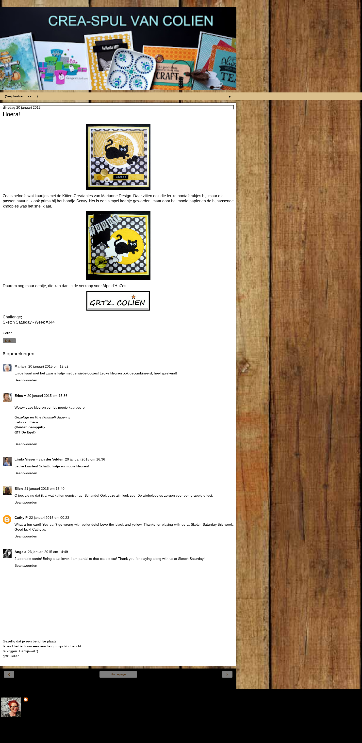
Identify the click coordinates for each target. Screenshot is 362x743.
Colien (34, 700)
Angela (20, 552)
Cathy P (21, 518)
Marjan (21, 366)
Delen (9, 340)
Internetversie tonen (118, 684)
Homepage (118, 674)
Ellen (19, 488)
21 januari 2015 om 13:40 (44, 488)
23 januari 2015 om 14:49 (48, 552)
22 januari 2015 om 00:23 (49, 518)
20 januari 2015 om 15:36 (47, 396)
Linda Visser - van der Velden (39, 459)
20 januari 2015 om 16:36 (85, 459)
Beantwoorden (26, 380)
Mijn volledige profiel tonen (22, 728)
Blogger (136, 738)
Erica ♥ (20, 396)
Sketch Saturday (17, 322)
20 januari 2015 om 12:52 (48, 366)
